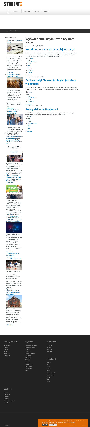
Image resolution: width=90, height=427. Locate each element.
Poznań (6, 349)
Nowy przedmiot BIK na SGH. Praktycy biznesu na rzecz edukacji (13, 292)
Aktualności (26, 11)
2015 (29, 65)
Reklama (6, 398)
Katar (29, 63)
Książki (49, 368)
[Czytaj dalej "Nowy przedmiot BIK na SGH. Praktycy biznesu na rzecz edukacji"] (14, 301)
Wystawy (27, 362)
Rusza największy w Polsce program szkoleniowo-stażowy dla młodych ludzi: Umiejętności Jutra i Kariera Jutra (13, 140)
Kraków (6, 347)
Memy (29, 67)
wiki (26, 370)
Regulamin (7, 394)
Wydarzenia (28, 368)
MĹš (29, 127)
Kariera (37, 11)
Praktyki (6, 396)
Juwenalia (28, 355)
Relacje (49, 347)
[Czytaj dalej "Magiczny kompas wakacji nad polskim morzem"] (15, 82)
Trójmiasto (7, 353)
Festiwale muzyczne (31, 345)
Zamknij (45, 425)
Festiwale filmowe (30, 347)
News (48, 381)
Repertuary (28, 366)
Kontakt (46, 11)
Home (7, 31)
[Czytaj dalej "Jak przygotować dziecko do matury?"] (15, 48)
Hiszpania (30, 70)
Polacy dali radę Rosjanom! (41, 109)
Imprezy (27, 349)
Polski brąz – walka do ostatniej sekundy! (50, 49)
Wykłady (27, 360)
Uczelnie (16, 11)
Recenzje (49, 349)
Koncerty (27, 351)
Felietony (31, 58)
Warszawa (7, 355)
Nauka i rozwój (51, 373)
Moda (48, 377)
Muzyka (49, 362)
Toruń (5, 351)
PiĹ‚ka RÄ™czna (32, 61)
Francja (30, 72)
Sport (30, 92)
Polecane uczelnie (9, 400)
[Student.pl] (13, 4)
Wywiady (49, 345)
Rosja (29, 121)
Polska (29, 69)
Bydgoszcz (7, 345)
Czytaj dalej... (29, 75)
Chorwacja (31, 101)
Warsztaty (28, 357)
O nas (5, 392)
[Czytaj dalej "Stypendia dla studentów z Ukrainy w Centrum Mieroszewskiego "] (15, 119)
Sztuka (12, 31)
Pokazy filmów (29, 364)
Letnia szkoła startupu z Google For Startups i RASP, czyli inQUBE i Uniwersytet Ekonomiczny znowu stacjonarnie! (14, 179)
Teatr (48, 366)
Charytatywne (50, 375)
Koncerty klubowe (30, 353)
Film (48, 364)
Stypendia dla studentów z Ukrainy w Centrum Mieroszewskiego (14, 111)
